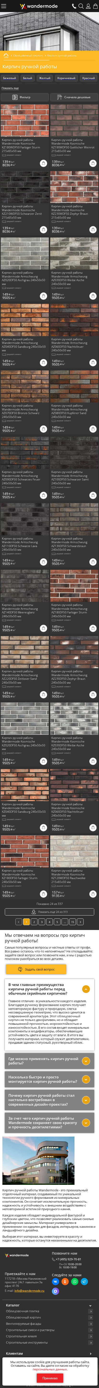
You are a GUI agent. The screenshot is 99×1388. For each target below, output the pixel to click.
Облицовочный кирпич (23, 1317)
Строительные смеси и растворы (30, 1330)
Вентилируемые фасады (23, 1324)
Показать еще (10, 88)
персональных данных (50, 1369)
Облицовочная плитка (22, 1311)
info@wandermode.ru (29, 1291)
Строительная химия (21, 1336)
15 (72, 922)
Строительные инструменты (27, 1343)
